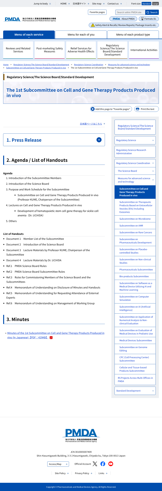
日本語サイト (79, 3)
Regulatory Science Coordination (88, 64)
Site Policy (60, 473)
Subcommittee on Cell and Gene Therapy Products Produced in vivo (36, 67)
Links (101, 473)
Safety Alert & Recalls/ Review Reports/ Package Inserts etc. (125, 25)
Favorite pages (97, 12)
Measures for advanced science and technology (129, 64)
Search (153, 12)
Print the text (147, 109)
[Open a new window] (95, 463)
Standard (146, 3)
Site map (96, 3)
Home (6, 64)
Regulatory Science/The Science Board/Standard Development (41, 64)
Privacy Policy (82, 473)
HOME (63, 3)
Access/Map (55, 464)
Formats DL (150, 18)
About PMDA (128, 18)
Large (155, 3)
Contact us (113, 3)
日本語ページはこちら (91, 123)
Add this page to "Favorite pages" (112, 109)
